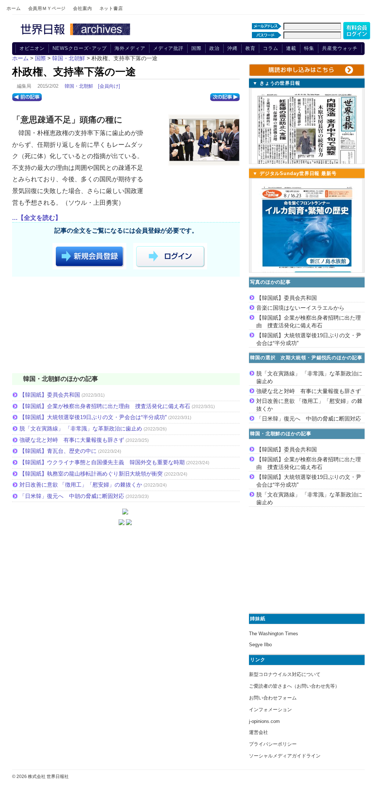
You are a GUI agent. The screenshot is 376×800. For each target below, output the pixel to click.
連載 (291, 48)
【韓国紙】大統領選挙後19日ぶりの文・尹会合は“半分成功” (93, 417)
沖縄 (232, 48)
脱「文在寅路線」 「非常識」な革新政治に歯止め (80, 428)
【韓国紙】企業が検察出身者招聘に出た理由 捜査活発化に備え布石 (104, 406)
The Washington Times (273, 633)
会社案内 (82, 8)
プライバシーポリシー (273, 744)
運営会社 (258, 732)
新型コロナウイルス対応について (285, 674)
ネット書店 (111, 8)
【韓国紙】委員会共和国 (49, 395)
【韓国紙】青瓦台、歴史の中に (58, 451)
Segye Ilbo (260, 644)
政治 (214, 48)
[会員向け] (109, 86)
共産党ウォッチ (340, 48)
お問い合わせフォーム (273, 698)
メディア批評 (168, 48)
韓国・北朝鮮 (79, 86)
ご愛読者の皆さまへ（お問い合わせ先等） (294, 686)
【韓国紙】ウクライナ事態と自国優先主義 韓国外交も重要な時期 (102, 462)
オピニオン (32, 48)
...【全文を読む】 (36, 217)
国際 (196, 48)
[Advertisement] (126, 326)
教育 (250, 48)
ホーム (14, 8)
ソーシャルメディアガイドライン (285, 756)
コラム (270, 48)
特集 (309, 48)
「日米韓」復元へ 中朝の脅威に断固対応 (71, 496)
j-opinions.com (264, 721)
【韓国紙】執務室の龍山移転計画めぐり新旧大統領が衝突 (91, 473)
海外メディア (130, 48)
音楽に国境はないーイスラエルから (300, 308)
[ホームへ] (76, 36)
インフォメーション (270, 709)
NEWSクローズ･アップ (80, 48)
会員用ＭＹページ (47, 8)
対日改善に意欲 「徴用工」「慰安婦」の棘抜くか (80, 484)
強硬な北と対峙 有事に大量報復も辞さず (71, 440)
